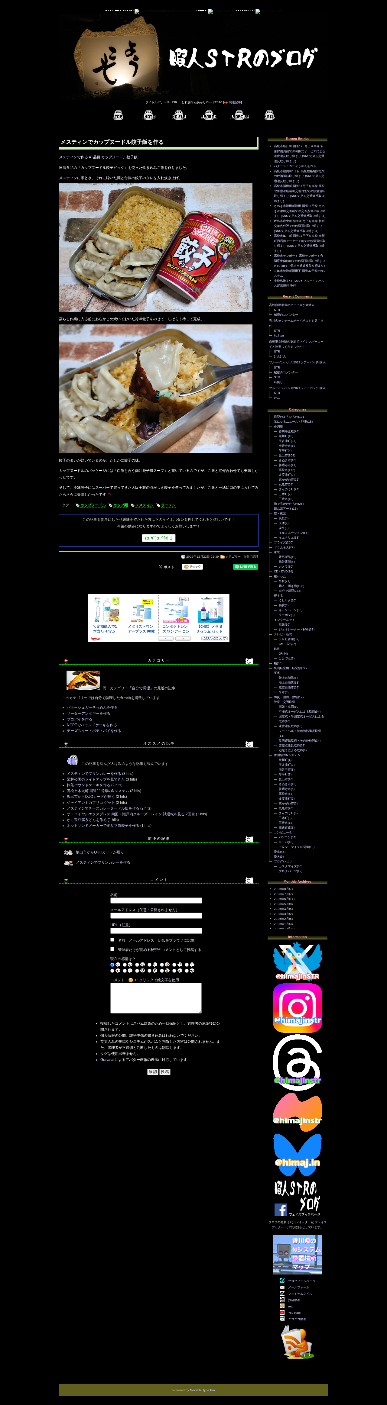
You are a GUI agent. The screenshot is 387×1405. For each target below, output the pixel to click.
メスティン (144, 505)
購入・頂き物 (288, 586)
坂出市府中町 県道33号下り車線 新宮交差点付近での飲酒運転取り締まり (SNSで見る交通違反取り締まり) (299, 226)
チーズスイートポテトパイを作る (94, 731)
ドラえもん (281, 547)
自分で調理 (251, 556)
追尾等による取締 (291, 750)
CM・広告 (285, 644)
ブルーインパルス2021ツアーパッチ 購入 (297, 388)
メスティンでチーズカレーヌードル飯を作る (103, 808)
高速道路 (285, 827)
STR (277, 309)
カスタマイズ (288, 866)
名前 (114, 895)
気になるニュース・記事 (290, 421)
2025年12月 (282, 928)
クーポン (285, 615)
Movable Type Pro (202, 1390)
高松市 (283, 470)
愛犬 (277, 856)
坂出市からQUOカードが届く (91, 796)
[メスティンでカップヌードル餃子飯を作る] (155, 313)
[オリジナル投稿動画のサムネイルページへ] (179, 115)
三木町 (283, 494)
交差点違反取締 (289, 745)
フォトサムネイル (300, 1293)
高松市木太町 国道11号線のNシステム (98, 791)
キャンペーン (288, 610)
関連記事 (235, 102)
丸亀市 (283, 484)
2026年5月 (281, 904)
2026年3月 (281, 914)
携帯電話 (285, 561)
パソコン (285, 837)
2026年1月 (281, 924)
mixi (290, 1306)
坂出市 (283, 455)
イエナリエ (286, 537)
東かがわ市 (286, 479)
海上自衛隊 (286, 682)
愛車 (277, 851)
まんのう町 (286, 489)
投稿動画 (294, 1300)
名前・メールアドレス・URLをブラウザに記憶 (156, 940)
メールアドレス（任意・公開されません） (144, 910)
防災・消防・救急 (286, 697)
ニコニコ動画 (297, 1319)
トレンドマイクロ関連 (294, 847)
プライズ (280, 542)
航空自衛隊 (286, 687)
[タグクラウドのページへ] (209, 115)
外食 (282, 581)
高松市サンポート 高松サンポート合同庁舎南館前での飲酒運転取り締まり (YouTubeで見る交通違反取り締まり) (299, 260)
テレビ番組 (286, 639)
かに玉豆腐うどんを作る (87, 820)
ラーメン (168, 505)
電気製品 (285, 557)
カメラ (283, 566)
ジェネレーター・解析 (294, 629)
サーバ (283, 842)
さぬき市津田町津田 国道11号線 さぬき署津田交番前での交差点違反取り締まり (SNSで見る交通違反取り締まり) (299, 211)
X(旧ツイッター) (301, 1222)
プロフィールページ (301, 1281)
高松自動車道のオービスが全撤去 (291, 305)
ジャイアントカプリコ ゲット (91, 803)
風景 (282, 518)
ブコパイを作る (79, 719)
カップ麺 (120, 505)
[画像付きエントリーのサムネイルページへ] (148, 115)
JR (280, 653)
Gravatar (107, 1060)
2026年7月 (281, 894)
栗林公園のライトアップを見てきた (96, 779)
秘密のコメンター (286, 314)
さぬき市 (285, 460)
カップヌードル (93, 505)
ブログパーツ (288, 871)
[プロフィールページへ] (239, 115)
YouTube (294, 1312)
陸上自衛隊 (286, 677)
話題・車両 (286, 706)
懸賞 (282, 605)
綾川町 (283, 436)
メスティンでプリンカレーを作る (94, 774)
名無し (278, 382)
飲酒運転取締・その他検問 (297, 740)
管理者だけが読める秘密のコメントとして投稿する (159, 950)
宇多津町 (285, 441)
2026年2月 (281, 918)
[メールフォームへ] (269, 115)
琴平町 (283, 450)
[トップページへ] (118, 115)
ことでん (285, 658)
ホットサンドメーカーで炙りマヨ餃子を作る (103, 825)
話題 (282, 624)
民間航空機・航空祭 (287, 668)
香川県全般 (286, 431)
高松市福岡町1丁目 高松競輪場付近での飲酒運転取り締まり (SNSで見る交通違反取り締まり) (299, 176)
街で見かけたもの (286, 503)
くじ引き (285, 600)
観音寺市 (285, 445)
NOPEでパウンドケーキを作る (92, 725)
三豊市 (283, 499)
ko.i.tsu (279, 335)
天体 (282, 523)
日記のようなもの (286, 416)
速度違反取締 (288, 726)
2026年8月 (281, 889)
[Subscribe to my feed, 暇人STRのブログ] (297, 1360)
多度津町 (285, 474)
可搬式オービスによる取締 (297, 711)
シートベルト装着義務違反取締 (300, 731)
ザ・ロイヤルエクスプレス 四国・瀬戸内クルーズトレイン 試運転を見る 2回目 (131, 814)
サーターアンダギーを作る (88, 713)
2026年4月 (281, 908)
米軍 (282, 692)
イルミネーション (291, 532)
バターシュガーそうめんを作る (92, 707)
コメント (117, 980)
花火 (282, 528)
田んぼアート (283, 508)
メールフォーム (298, 1287)
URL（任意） (121, 925)
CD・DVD (281, 571)
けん (277, 397)
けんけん (280, 356)
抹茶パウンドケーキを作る (88, 785)
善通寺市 (285, 465)
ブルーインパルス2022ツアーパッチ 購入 (297, 362)
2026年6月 (281, 899)
